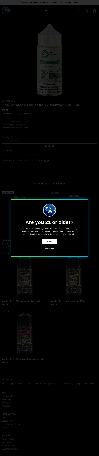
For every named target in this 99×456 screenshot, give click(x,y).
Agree (50, 242)
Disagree (49, 249)
